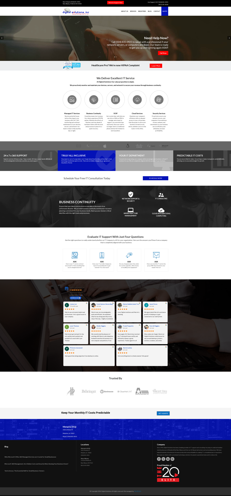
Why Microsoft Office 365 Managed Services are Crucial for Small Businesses (30, 457)
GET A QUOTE (163, 413)
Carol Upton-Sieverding (105, 304)
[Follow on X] (163, 459)
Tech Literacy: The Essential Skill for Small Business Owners (24, 471)
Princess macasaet (76, 348)
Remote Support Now (115, 2)
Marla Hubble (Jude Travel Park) (131, 304)
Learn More (156, 66)
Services (133, 11)
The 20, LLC (137, 491)
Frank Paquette (128, 326)
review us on (74, 298)
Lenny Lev (73, 304)
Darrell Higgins (154, 326)
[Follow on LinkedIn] (168, 459)
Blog (150, 11)
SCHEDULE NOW (155, 178)
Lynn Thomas (74, 326)
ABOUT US (124, 11)
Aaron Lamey (127, 348)
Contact (157, 11)
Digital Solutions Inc (77, 287)
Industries (142, 11)
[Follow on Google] (172, 459)
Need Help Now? (156, 38)
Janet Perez (153, 304)
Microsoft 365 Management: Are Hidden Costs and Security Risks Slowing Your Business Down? (36, 464)
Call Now (163, 53)
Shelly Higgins (101, 326)
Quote (164, 11)
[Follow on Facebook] (159, 459)
